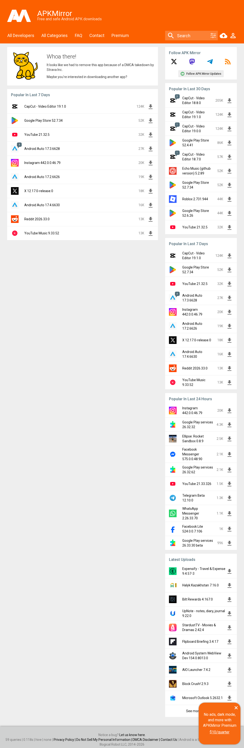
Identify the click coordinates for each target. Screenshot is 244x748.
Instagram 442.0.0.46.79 (42, 163)
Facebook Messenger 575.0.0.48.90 (192, 454)
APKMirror (54, 13)
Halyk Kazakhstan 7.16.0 (200, 585)
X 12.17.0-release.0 (38, 191)
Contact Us (169, 740)
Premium (120, 35)
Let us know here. (132, 735)
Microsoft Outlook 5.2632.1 (202, 698)
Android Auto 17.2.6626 (42, 177)
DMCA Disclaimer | (146, 740)
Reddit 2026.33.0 (37, 219)
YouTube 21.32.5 (37, 135)
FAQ (78, 35)
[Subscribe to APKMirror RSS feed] (228, 63)
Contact (96, 35)
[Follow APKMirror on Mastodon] (192, 63)
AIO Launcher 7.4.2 (196, 670)
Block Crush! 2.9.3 (195, 684)
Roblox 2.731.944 (195, 199)
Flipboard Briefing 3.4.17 (200, 641)
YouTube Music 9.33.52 (41, 233)
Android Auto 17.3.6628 (42, 149)
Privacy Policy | (65, 740)
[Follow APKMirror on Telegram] (210, 63)
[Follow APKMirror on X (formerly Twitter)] (174, 63)
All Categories (54, 35)
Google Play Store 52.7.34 (43, 120)
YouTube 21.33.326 (196, 484)
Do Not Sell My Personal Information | (104, 740)
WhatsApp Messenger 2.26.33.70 (190, 513)
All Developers (20, 35)
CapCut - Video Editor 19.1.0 (45, 106)
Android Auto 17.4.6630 (42, 205)
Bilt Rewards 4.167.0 (197, 599)
